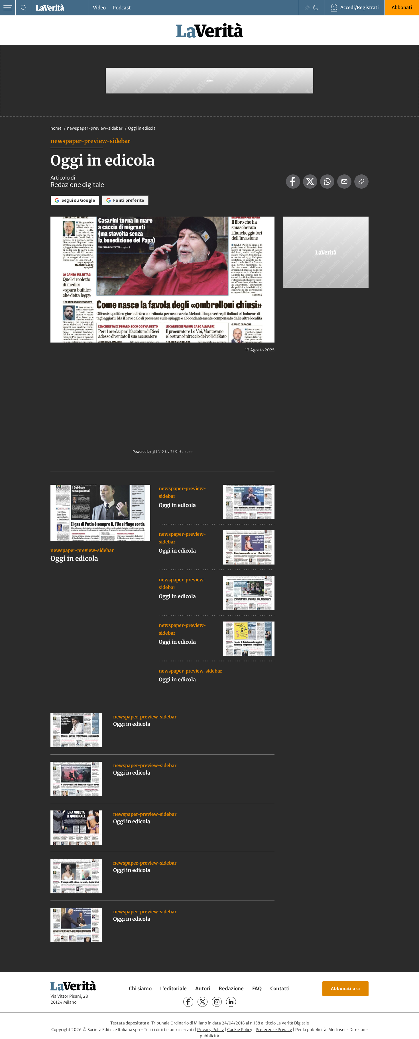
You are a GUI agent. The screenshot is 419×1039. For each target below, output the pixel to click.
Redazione (231, 988)
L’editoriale (173, 988)
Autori (202, 988)
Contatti (280, 988)
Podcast (122, 8)
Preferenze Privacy (274, 1029)
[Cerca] (23, 8)
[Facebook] (188, 1002)
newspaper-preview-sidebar (95, 128)
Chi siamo (140, 988)
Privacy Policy (210, 1029)
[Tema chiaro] (307, 7)
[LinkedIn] (231, 1002)
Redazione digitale (77, 184)
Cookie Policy (239, 1029)
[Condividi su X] (310, 181)
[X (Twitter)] (203, 1002)
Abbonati (402, 7)
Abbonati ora (345, 988)
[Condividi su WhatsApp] (327, 181)
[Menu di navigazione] (8, 8)
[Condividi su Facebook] (293, 181)
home (56, 128)
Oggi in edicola (74, 558)
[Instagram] (217, 1002)
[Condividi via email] (344, 181)
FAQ (257, 988)
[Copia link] (361, 181)
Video (99, 8)
